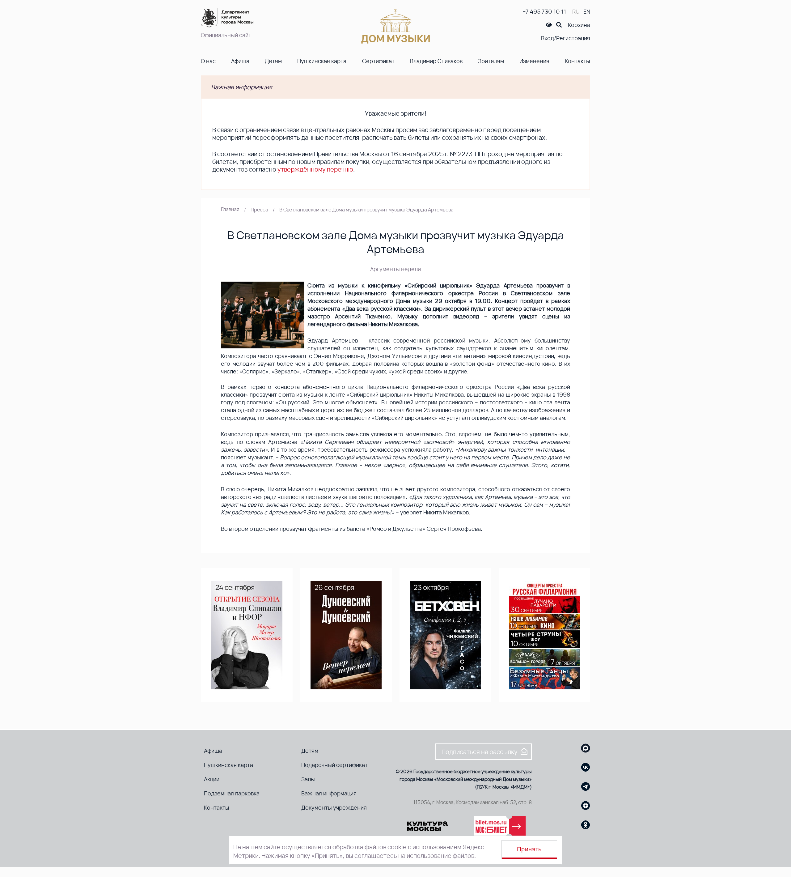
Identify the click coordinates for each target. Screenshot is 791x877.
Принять (529, 849)
